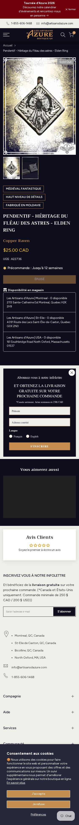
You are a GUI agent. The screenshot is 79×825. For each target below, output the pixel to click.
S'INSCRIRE (39, 446)
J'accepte (38, 794)
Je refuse (38, 804)
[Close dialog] (72, 372)
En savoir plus (16, 783)
